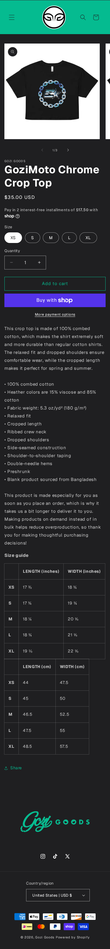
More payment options (55, 314)
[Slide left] (42, 150)
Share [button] (16, 767)
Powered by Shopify (73, 937)
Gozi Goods (45, 937)
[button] (11, 17)
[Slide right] (68, 150)
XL (88, 237)
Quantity (12, 250)
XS (13, 237)
